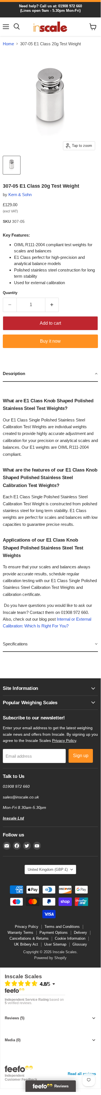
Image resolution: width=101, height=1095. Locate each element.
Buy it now (50, 341)
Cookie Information (70, 938)
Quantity (10, 293)
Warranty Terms (20, 932)
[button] (50, 374)
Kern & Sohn (20, 194)
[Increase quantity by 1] (52, 305)
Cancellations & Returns (29, 938)
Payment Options (53, 932)
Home (8, 43)
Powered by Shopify (50, 958)
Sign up (80, 755)
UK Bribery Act (26, 944)
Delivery (80, 932)
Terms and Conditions (62, 927)
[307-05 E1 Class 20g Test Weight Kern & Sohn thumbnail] (11, 165)
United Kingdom (48, 869)
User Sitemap (55, 944)
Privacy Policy (64, 740)
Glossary (79, 944)
